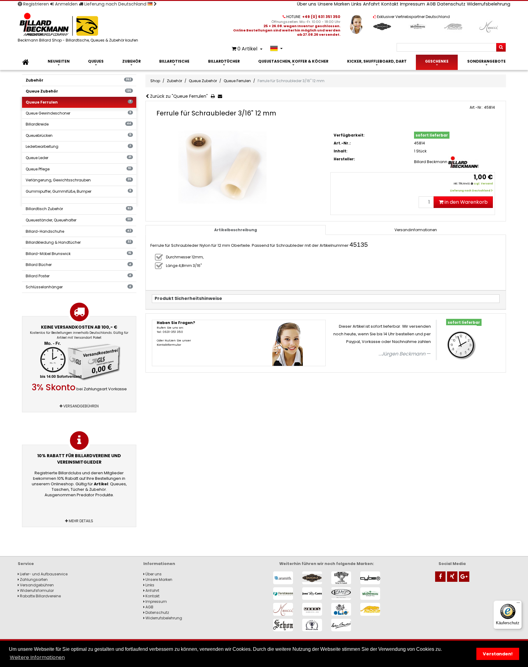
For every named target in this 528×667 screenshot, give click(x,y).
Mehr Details (80, 520)
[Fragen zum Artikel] (221, 96)
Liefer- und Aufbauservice (43, 574)
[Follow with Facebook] (440, 576)
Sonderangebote (486, 61)
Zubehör (131, 61)
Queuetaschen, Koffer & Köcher (293, 61)
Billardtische (174, 61)
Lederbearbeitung (78, 146)
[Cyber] (370, 577)
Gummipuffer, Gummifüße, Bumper (78, 191)
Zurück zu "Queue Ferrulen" (178, 96)
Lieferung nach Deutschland (115, 4)
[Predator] (370, 609)
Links (356, 4)
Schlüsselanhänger (78, 287)
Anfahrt (371, 4)
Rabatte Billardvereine (40, 596)
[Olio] (341, 609)
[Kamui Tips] (341, 593)
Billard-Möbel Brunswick (78, 253)
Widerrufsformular (36, 590)
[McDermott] (370, 593)
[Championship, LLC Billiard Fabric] (341, 577)
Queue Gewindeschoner (78, 113)
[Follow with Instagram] (452, 576)
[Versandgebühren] (79, 361)
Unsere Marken (334, 4)
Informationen (159, 563)
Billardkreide (78, 124)
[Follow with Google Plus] (464, 576)
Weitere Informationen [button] (37, 657)
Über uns (306, 4)
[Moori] (312, 609)
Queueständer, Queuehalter (78, 220)
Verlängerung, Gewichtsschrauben (78, 180)
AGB (431, 4)
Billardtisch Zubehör (78, 208)
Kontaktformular (169, 345)
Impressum (412, 4)
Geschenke (437, 61)
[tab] (416, 230)
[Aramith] (283, 577)
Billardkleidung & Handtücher (78, 242)
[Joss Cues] (312, 593)
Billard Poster (78, 276)
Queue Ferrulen (78, 102)
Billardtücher (224, 61)
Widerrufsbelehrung (488, 4)
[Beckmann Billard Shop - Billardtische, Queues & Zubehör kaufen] (79, 25)
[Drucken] (214, 96)
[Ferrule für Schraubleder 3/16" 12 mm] (238, 167)
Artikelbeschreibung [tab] (235, 229)
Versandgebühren (80, 406)
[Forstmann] (283, 593)
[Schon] (283, 625)
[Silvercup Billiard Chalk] (312, 625)
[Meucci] (283, 609)
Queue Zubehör (78, 91)
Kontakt (389, 4)
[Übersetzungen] (276, 48)
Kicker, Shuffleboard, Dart (377, 61)
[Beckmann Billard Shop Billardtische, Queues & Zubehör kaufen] (25, 62)
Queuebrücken (78, 135)
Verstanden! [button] (498, 654)
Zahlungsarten (33, 579)
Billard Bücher (78, 264)
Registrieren (35, 4)
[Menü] (518, 604)
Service (26, 563)
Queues (96, 61)
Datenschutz (451, 4)
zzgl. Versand (483, 183)
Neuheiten (59, 61)
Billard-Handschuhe (78, 231)
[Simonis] (341, 625)
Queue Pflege (78, 169)
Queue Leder (78, 157)
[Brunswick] (312, 577)
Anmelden (66, 4)
